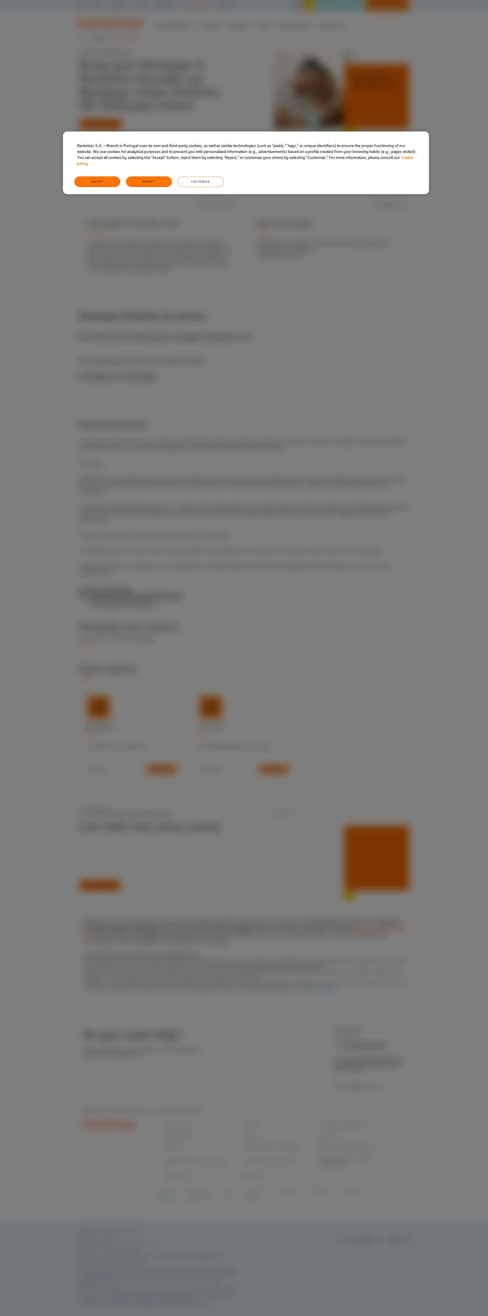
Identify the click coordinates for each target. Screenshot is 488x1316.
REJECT (149, 181)
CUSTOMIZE (200, 181)
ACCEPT (97, 181)
